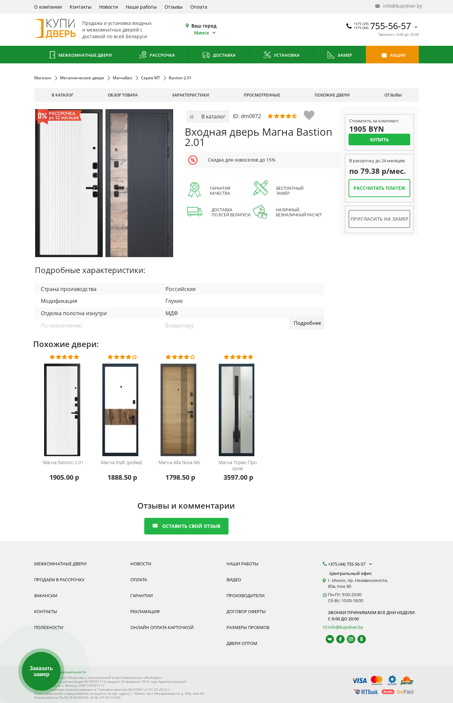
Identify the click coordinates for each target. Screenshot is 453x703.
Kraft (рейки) (121, 462)
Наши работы (141, 7)
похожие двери (332, 95)
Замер (344, 55)
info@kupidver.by (400, 6)
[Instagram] (348, 639)
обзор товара (123, 95)
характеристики (190, 95)
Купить (379, 139)
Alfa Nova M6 (179, 462)
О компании (48, 7)
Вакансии (45, 595)
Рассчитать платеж (379, 188)
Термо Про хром (238, 465)
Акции (397, 55)
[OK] (359, 639)
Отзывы (173, 7)
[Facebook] (337, 639)
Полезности (48, 627)
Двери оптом (242, 643)
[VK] (327, 639)
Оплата (198, 7)
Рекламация (145, 611)
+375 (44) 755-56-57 (347, 564)
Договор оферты (246, 611)
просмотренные (262, 95)
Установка (286, 55)
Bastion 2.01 (63, 462)
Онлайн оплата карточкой (162, 627)
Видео (234, 580)
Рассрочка (162, 55)
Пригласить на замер (380, 219)
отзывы (393, 95)
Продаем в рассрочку (59, 580)
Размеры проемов (248, 627)
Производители (246, 595)
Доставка (224, 55)
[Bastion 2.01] (104, 183)
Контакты (81, 7)
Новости (108, 7)
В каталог (62, 95)
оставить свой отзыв (191, 526)
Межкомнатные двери (84, 55)
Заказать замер (41, 671)
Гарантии (141, 595)
